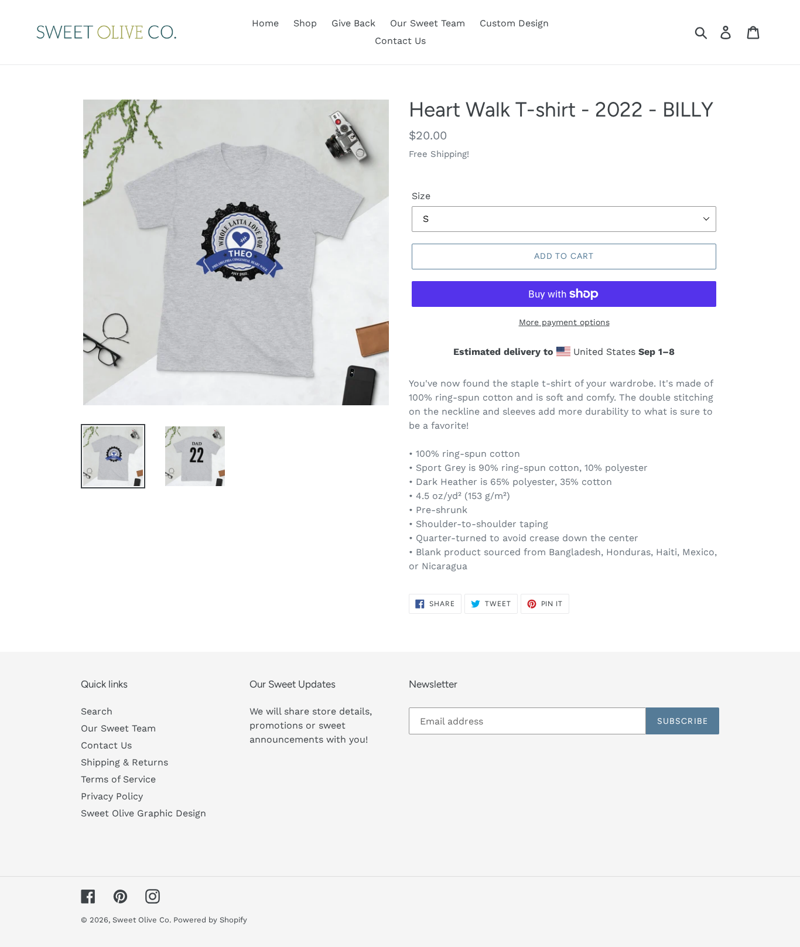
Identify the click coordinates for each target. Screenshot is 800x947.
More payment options (564, 322)
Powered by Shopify (210, 919)
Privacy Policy (112, 796)
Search (96, 711)
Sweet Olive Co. (142, 919)
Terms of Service (118, 779)
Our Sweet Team (118, 728)
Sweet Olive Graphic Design (143, 813)
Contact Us (106, 745)
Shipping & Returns (124, 762)
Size (421, 195)
